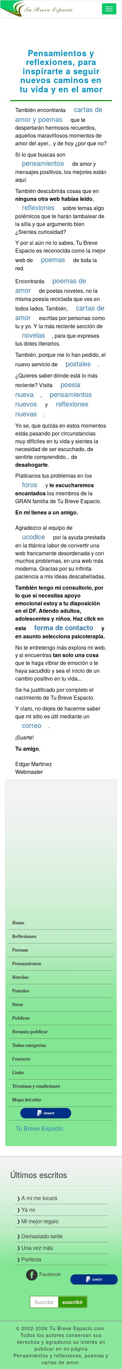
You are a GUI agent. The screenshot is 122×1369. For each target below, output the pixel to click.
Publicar (21, 1018)
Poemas (20, 950)
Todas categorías (29, 1045)
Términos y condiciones (36, 1086)
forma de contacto (63, 627)
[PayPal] (94, 1278)
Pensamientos (26, 964)
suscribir (72, 1302)
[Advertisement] (61, 844)
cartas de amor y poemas (58, 114)
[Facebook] (31, 1274)
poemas (53, 259)
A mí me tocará (39, 1198)
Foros (17, 1004)
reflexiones (38, 207)
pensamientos (43, 163)
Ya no (28, 1209)
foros (29, 484)
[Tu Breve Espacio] (37, 8)
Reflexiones (24, 936)
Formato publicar (30, 1032)
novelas (33, 335)
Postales (20, 991)
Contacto (21, 1059)
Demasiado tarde (42, 1236)
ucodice (33, 536)
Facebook (46, 1274)
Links (18, 1073)
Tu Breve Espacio (39, 1128)
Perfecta (31, 1259)
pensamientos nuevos (53, 399)
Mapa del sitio (26, 1100)
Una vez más (37, 1248)
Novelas (20, 977)
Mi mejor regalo (40, 1221)
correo (31, 725)
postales (78, 363)
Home (18, 923)
